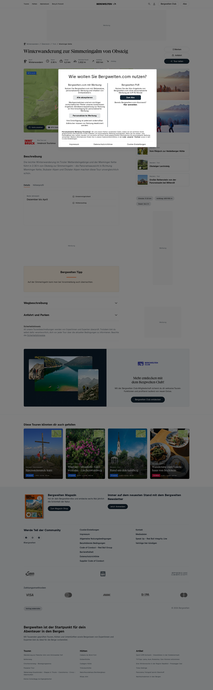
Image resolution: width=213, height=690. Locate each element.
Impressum (74, 144)
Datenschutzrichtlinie (103, 144)
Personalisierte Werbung (85, 116)
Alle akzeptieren (85, 97)
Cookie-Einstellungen (136, 144)
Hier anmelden (130, 105)
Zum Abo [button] (130, 97)
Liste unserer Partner (131, 137)
